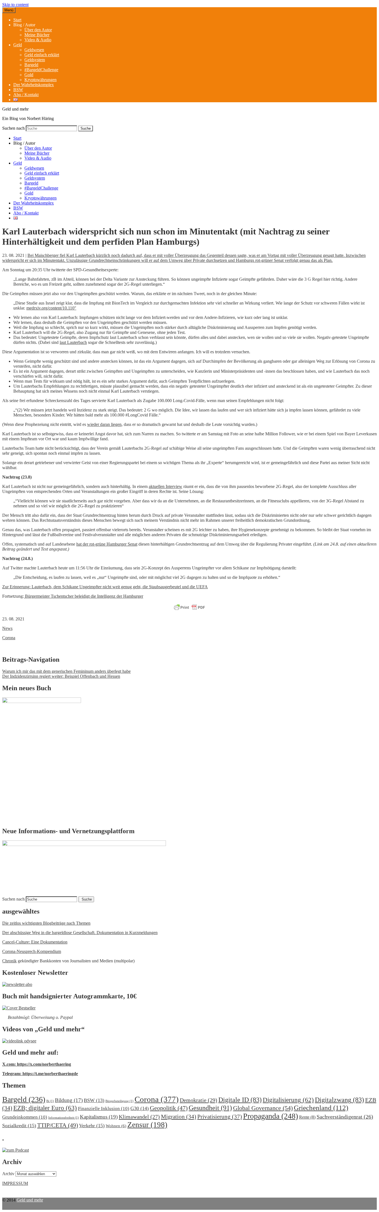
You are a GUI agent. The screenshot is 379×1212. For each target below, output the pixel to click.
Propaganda (270, 1116)
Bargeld (31, 64)
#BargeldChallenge (41, 69)
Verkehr (92, 1125)
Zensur (147, 1125)
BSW (18, 89)
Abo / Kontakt (26, 94)
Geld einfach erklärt (41, 54)
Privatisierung (219, 1116)
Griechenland (321, 1107)
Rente (307, 1117)
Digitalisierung (288, 1099)
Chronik (9, 960)
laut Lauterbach (73, 342)
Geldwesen (34, 49)
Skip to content (15, 4)
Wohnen (116, 1125)
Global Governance (263, 1107)
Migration (178, 1116)
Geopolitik (169, 1107)
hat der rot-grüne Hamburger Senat (106, 544)
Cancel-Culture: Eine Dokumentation (34, 942)
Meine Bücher (36, 34)
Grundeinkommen (24, 1117)
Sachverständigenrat (345, 1117)
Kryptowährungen (40, 79)
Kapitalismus (99, 1117)
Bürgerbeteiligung (119, 1101)
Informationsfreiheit (63, 1117)
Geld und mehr (30, 1200)
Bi (50, 1101)
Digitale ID (240, 1099)
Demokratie (198, 1100)
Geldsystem (34, 59)
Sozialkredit (19, 1125)
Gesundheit (210, 1107)
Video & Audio (37, 39)
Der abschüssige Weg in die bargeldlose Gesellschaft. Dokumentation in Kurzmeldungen (80, 932)
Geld (17, 44)
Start (17, 19)
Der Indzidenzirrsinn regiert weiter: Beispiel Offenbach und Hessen (61, 676)
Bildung (69, 1100)
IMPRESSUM (15, 1183)
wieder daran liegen (104, 424)
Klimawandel (139, 1117)
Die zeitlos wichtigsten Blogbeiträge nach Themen (46, 923)
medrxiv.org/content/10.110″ (51, 308)
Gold (28, 74)
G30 (139, 1108)
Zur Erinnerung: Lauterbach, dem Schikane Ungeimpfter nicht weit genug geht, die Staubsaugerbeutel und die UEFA (105, 586)
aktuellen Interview (165, 486)
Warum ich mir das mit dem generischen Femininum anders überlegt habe (66, 671)
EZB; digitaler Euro (45, 1107)
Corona (8, 637)
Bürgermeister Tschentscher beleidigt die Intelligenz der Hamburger (83, 596)
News (7, 628)
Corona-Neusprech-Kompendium (31, 951)
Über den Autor (38, 29)
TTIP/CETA (57, 1125)
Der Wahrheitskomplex (33, 84)
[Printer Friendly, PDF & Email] (189, 607)
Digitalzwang (339, 1099)
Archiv (8, 1173)
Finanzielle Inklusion (103, 1108)
